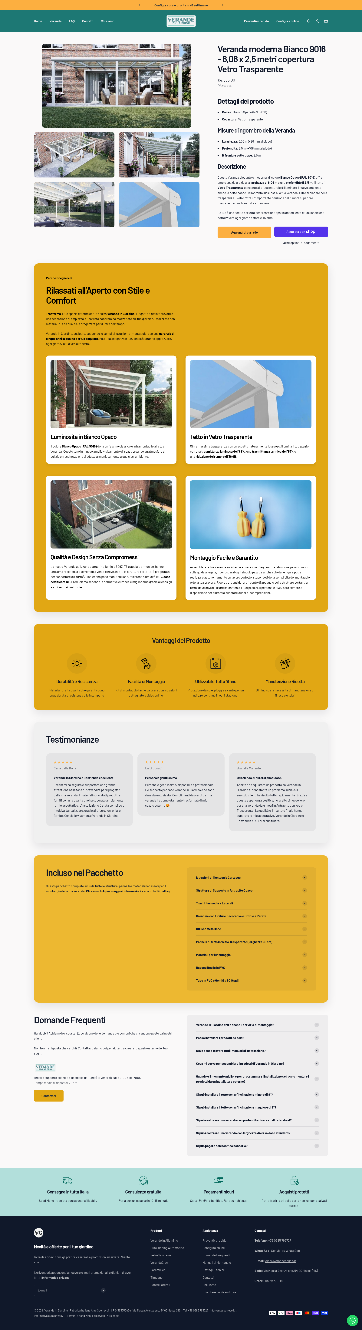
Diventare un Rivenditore (219, 1292)
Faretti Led (158, 1270)
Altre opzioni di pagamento (301, 243)
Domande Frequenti (216, 1255)
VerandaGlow (159, 1262)
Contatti (87, 21)
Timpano (156, 1277)
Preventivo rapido (256, 21)
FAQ (72, 21)
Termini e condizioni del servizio (86, 1315)
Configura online (287, 21)
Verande (55, 21)
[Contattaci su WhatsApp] (352, 1320)
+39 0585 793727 (279, 1240)
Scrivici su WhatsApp (285, 1250)
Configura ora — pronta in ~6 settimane (181, 5)
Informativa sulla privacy (48, 1315)
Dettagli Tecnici (213, 1270)
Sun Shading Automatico (167, 1248)
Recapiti (114, 1315)
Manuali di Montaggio (216, 1262)
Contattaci (48, 1096)
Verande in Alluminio (164, 1240)
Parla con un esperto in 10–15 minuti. (143, 1200)
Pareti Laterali (160, 1285)
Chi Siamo (209, 1285)
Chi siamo (107, 21)
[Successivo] (222, 5)
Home (38, 21)
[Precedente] (139, 5)
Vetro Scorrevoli (161, 1255)
